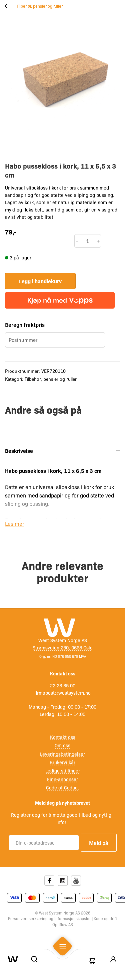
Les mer (14, 523)
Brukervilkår (62, 762)
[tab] (62, 451)
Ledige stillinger (62, 770)
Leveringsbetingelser (62, 754)
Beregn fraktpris (25, 324)
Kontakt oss (62, 737)
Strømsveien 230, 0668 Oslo (63, 647)
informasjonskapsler (72, 918)
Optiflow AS (62, 924)
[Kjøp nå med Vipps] (60, 300)
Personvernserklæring (28, 918)
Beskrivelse (19, 450)
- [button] (77, 240)
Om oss (62, 745)
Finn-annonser (62, 779)
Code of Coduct (62, 787)
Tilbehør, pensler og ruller (40, 6)
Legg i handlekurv (40, 281)
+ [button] (98, 240)
